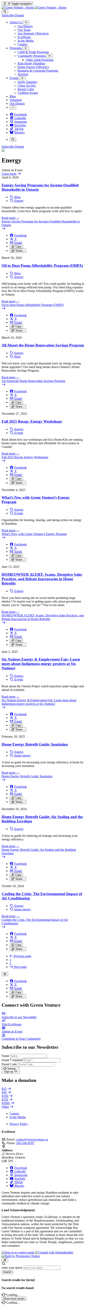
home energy (22, 755)
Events (18, 432)
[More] (26, 22)
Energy (19, 200)
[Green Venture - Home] (34, 7)
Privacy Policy (19, 1124)
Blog (17, 197)
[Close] (5, 974)
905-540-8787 (25, 1143)
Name (5, 1056)
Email (12, 1060)
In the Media (18, 1117)
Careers (14, 1113)
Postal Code (9, 1064)
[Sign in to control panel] (18, 1252)
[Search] (5, 11)
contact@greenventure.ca (32, 1139)
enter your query (12, 1267)
